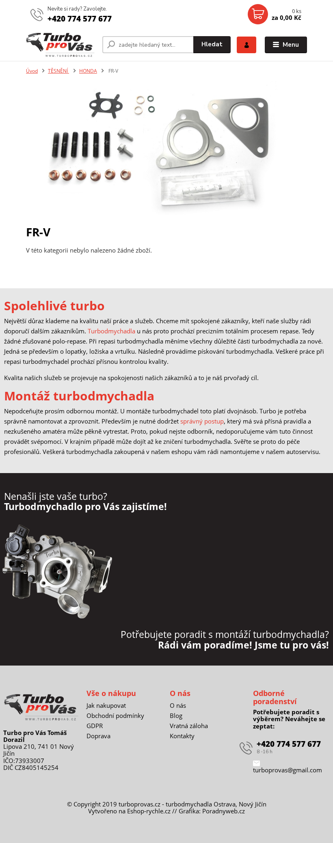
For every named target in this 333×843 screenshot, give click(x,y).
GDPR (94, 726)
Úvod (32, 70)
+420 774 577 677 (80, 18)
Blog (176, 715)
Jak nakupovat (106, 705)
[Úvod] (61, 44)
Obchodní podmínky (115, 715)
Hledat (212, 44)
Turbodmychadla (111, 331)
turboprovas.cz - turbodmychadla (165, 804)
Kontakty (182, 736)
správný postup (202, 421)
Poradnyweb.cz (223, 811)
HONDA (88, 70)
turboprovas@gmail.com (287, 770)
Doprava (98, 736)
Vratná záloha (189, 726)
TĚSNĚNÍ (58, 70)
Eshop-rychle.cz (149, 811)
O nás (178, 705)
